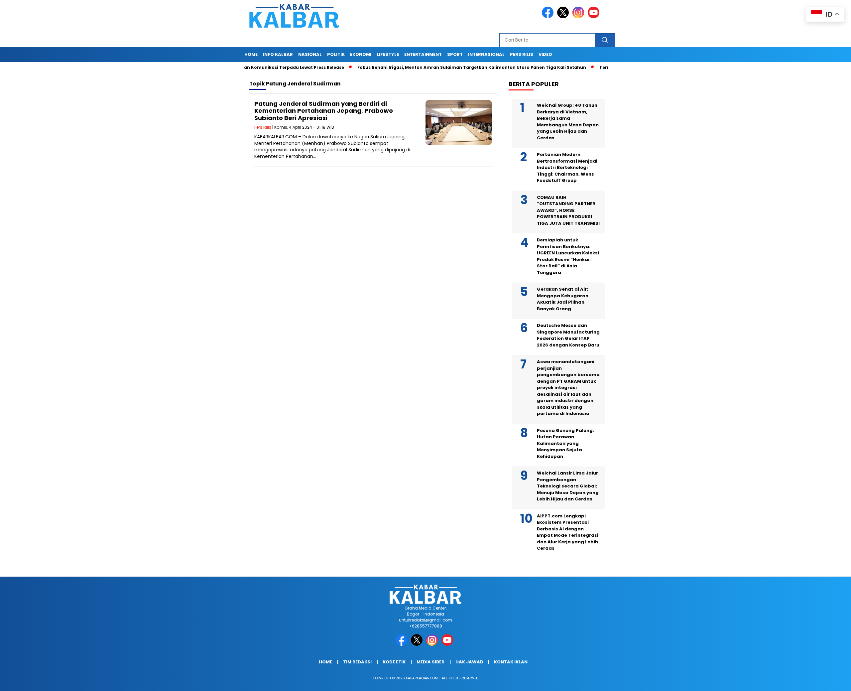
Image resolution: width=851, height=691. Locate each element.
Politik (336, 54)
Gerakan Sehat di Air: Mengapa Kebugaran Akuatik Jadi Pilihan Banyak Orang (562, 299)
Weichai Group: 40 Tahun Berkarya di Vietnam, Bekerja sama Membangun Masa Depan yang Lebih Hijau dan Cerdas (568, 121)
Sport (455, 54)
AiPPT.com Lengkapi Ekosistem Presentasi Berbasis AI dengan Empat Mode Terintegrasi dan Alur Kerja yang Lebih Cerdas (567, 532)
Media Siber (430, 662)
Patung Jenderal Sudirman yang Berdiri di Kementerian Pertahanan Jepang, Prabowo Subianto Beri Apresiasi (323, 110)
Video (545, 54)
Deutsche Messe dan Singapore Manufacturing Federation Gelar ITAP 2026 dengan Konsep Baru (568, 335)
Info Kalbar (278, 54)
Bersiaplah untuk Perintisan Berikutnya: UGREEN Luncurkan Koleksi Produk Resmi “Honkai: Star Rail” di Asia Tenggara (568, 256)
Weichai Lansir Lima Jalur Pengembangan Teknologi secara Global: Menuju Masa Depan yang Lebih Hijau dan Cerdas (568, 486)
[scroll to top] (819, 680)
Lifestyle (388, 54)
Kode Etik (394, 662)
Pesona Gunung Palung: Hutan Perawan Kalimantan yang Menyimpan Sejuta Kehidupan (565, 443)
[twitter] (564, 16)
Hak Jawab (469, 662)
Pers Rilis (521, 54)
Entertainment (423, 54)
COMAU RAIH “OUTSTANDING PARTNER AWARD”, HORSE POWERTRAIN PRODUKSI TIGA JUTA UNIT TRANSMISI (568, 210)
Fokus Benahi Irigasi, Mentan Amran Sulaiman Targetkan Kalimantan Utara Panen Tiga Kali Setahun (448, 67)
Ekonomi (360, 54)
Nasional (310, 54)
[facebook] (549, 16)
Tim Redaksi (357, 662)
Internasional (486, 54)
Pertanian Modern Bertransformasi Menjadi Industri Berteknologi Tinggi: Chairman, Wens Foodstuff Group (567, 167)
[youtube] (595, 16)
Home (251, 54)
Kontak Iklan (511, 662)
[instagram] (579, 16)
